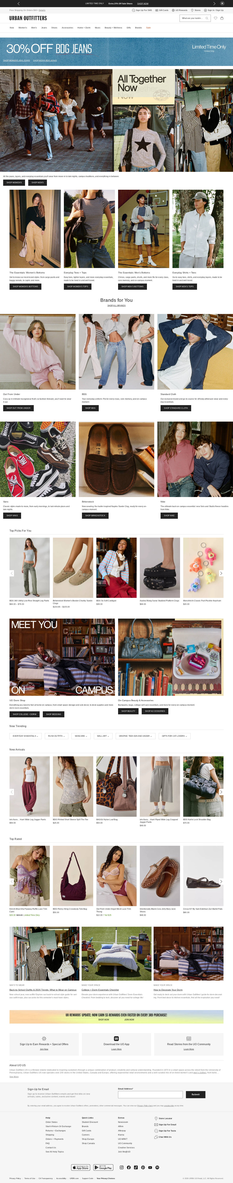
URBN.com (74, 1178)
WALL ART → (103, 736)
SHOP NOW (142, 4)
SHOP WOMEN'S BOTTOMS (25, 286)
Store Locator (165, 1118)
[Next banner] (214, 3)
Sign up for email (167, 1125)
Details (42, 10)
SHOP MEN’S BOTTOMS (132, 286)
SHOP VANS (12, 515)
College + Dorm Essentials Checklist (100, 990)
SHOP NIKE (169, 515)
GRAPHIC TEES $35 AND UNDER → (135, 736)
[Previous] (12, 573)
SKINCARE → (81, 736)
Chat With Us (165, 1137)
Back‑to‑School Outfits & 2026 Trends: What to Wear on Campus (43, 990)
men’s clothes (199, 1073)
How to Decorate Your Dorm (168, 990)
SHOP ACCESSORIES (155, 711)
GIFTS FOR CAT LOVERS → (174, 736)
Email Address (125, 1089)
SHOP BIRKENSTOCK (95, 515)
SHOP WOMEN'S (14, 182)
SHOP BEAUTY (128, 711)
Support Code (87, 1178)
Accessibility (61, 1178)
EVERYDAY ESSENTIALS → (25, 736)
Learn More (116, 1049)
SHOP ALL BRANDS (116, 305)
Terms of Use (29, 1178)
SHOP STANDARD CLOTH (176, 408)
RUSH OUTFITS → (56, 736)
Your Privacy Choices (106, 1178)
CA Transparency (46, 1178)
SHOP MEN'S (38, 182)
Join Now (44, 1049)
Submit (196, 1094)
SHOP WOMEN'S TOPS (77, 286)
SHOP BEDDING (53, 714)
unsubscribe (169, 1106)
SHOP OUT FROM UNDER (18, 408)
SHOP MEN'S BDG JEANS (45, 60)
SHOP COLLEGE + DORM (24, 714)
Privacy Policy (15, 1178)
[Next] (220, 573)
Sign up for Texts (167, 1131)
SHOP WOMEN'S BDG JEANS (16, 60)
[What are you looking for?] (207, 18)
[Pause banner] (222, 3)
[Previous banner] (18, 3)
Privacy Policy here (145, 1106)
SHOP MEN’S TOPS (185, 286)
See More (14, 1077)
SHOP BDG (90, 408)
